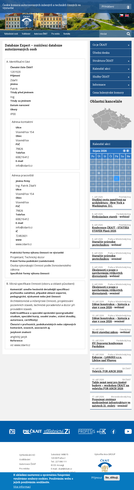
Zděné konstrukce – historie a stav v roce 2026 (110, 305)
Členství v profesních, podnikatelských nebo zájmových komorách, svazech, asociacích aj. (43, 326)
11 (99, 173)
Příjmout (96, 477)
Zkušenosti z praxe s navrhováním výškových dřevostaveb (107, 273)
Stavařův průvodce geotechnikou (104, 243)
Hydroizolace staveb (104, 216)
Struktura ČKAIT (101, 62)
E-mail (19, 161)
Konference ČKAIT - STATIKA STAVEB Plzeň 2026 (110, 229)
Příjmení (15, 75)
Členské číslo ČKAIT (21, 67)
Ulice (18, 127)
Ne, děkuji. (111, 477)
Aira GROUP (109, 454)
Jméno (14, 84)
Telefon (20, 152)
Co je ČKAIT (98, 46)
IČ (17, 231)
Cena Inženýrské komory (108, 92)
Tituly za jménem (20, 100)
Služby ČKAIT (99, 78)
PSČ (18, 144)
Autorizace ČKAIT (41, 33)
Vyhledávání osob (11, 33)
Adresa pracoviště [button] (23, 175)
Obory (13, 109)
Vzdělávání (26, 33)
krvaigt (60, 465)
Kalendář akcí (100, 70)
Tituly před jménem (22, 92)
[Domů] (104, 466)
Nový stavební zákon (105, 332)
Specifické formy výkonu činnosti (29, 273)
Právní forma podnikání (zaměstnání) (32, 261)
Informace (98, 85)
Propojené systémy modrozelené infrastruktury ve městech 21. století (111, 402)
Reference (16, 340)
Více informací (22, 487)
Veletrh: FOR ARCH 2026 (107, 371)
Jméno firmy (23, 181)
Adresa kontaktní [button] (22, 122)
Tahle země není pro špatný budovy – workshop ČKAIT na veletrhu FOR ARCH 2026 (110, 385)
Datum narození (19, 105)
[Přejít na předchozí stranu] (124, 150)
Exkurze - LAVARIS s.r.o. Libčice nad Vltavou (107, 358)
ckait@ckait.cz (65, 468)
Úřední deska (101, 52)
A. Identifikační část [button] (18, 61)
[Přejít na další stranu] (127, 150)
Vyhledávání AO (27, 454)
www (19, 239)
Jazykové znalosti (20, 332)
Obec (19, 135)
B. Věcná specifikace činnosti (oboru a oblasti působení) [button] (40, 284)
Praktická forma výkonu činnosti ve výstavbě (37, 252)
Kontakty (67, 33)
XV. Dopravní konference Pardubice (107, 344)
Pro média (55, 33)
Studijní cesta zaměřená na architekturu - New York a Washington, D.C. (109, 202)
